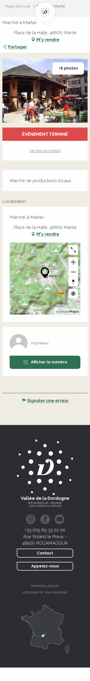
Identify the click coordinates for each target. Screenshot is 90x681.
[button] (45, 91)
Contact (45, 553)
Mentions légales (45, 586)
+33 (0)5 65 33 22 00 (45, 530)
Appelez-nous (45, 566)
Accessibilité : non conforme (45, 592)
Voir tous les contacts (45, 151)
